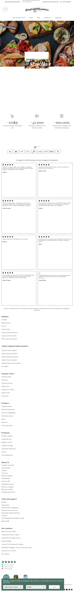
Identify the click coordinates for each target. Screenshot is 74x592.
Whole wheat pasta (7, 410)
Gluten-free (5, 386)
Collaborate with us (7, 484)
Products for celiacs (7, 390)
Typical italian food (18, 18)
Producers (47, 18)
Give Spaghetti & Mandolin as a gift (12, 518)
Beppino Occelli (6, 442)
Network (4, 521)
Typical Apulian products (9, 354)
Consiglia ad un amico (8, 492)
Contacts (4, 516)
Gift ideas (4, 380)
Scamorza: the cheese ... (9, 551)
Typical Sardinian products (9, 357)
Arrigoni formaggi (7, 446)
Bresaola (4, 422)
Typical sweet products (9, 336)
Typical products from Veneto (11, 363)
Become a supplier (7, 487)
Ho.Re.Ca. (4, 481)
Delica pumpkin (6, 541)
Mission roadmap (6, 476)
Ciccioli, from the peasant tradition (12, 544)
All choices (4, 396)
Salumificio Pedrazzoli (8, 449)
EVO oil (3, 326)
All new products (7, 426)
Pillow (3, 419)
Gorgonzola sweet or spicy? (10, 535)
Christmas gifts (6, 377)
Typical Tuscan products (9, 360)
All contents (5, 554)
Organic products (7, 383)
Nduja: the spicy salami (8, 531)
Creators (4, 470)
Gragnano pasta (6, 406)
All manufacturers (7, 455)
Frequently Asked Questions (10, 513)
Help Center (5, 505)
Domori (3, 452)
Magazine (58, 18)
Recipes (4, 502)
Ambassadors (5, 468)
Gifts (38, 18)
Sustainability (5, 478)
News (31, 18)
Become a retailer (7, 489)
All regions (4, 366)
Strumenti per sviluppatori (9, 508)
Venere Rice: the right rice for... (11, 538)
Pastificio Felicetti (7, 436)
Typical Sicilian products (9, 350)
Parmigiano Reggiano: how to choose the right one (17, 547)
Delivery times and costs (9, 510)
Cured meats (5, 329)
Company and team (7, 465)
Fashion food (5, 393)
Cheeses (4, 320)
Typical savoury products (9, 332)
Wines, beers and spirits (9, 339)
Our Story (4, 473)
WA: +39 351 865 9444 (65, 2)
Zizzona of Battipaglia (8, 413)
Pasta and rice (6, 323)
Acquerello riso (6, 439)
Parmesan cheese (7, 416)
